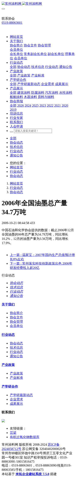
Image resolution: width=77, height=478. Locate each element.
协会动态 (16, 142)
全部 (13, 67)
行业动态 (16, 151)
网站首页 (16, 36)
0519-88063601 (12, 22)
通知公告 (16, 155)
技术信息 (16, 147)
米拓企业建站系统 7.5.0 (32, 474)
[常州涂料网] (38, 4)
